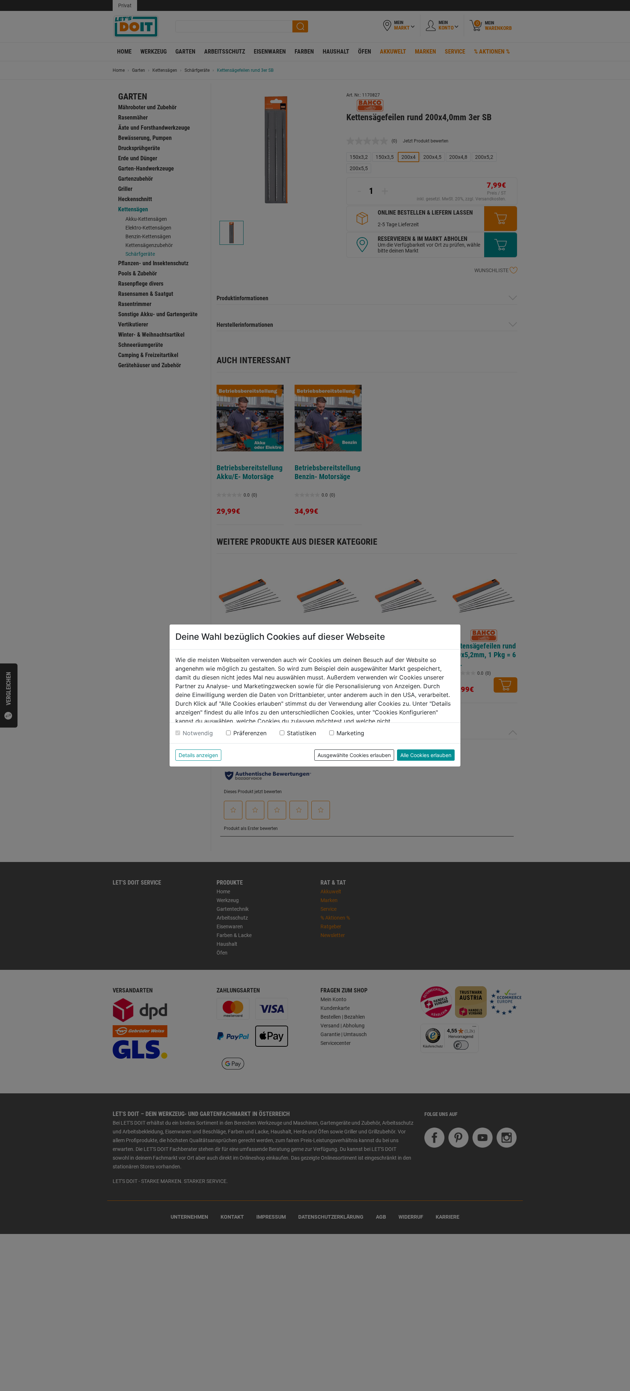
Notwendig (198, 733)
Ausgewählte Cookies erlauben (354, 755)
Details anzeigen (198, 755)
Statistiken (301, 733)
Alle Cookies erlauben (425, 755)
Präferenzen (250, 733)
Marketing (350, 733)
